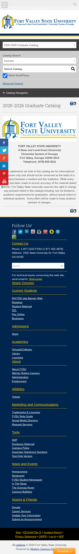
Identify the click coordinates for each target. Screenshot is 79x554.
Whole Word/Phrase (18, 75)
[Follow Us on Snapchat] (52, 231)
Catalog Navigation (17, 92)
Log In (52, 536)
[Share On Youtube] (4, 181)
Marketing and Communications (35, 405)
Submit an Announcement (27, 519)
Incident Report (53, 532)
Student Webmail (22, 306)
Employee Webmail (23, 444)
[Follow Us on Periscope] (59, 231)
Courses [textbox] (9, 60)
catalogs (20, 544)
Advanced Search (13, 83)
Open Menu (4, 5)
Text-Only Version (22, 456)
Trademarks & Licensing (26, 412)
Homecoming (19, 471)
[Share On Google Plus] (4, 158)
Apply (15, 333)
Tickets (16, 396)
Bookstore (18, 318)
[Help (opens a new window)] (74, 103)
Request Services (22, 424)
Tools (16, 432)
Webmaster (35, 279)
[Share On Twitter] (4, 150)
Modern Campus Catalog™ (46, 549)
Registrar (17, 302)
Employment (19, 381)
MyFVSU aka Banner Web (27, 298)
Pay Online (18, 314)
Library (16, 353)
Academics (20, 342)
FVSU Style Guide (22, 416)
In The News (19, 483)
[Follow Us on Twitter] (21, 231)
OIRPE (43, 536)
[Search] (73, 68)
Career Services (21, 511)
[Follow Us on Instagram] (40, 231)
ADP (14, 440)
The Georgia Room (23, 487)
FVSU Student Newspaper (27, 479)
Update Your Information (26, 515)
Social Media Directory (25, 420)
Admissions (20, 326)
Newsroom (18, 475)
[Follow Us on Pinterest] (46, 231)
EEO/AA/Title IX (32, 532)
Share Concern (23, 283)
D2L (14, 310)
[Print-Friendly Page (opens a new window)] (71, 103)
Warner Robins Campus (26, 373)
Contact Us (20, 243)
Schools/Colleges (22, 349)
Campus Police (20, 447)
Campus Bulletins (22, 491)
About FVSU (19, 369)
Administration (20, 377)
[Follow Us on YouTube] (34, 231)
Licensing (17, 357)
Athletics (18, 389)
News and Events (25, 464)
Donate (16, 507)
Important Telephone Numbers (29, 452)
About (16, 361)
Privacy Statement (25, 536)
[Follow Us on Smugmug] (15, 236)
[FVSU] (39, 27)
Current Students (24, 291)
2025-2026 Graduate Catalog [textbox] (21, 45)
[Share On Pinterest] (4, 173)
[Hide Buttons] (2, 187)
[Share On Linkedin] (4, 166)
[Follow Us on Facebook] (15, 231)
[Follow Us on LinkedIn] (27, 231)
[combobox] (39, 45)
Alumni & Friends (24, 500)
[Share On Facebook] (4, 142)
